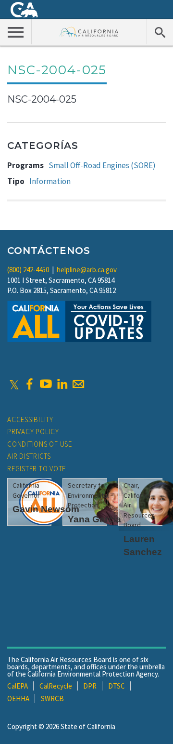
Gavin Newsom (45, 509)
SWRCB (52, 698)
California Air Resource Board (89, 32)
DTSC (116, 686)
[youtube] (45, 384)
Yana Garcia (94, 519)
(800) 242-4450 (28, 269)
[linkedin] (62, 384)
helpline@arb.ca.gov (87, 269)
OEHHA (18, 698)
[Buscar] (160, 31)
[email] (78, 384)
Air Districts (29, 456)
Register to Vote (36, 468)
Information (50, 181)
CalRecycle (55, 686)
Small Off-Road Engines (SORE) (102, 165)
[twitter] (14, 384)
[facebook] (29, 384)
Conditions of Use (39, 444)
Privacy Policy (33, 431)
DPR (90, 686)
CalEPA (17, 686)
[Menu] (16, 31)
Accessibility (30, 419)
